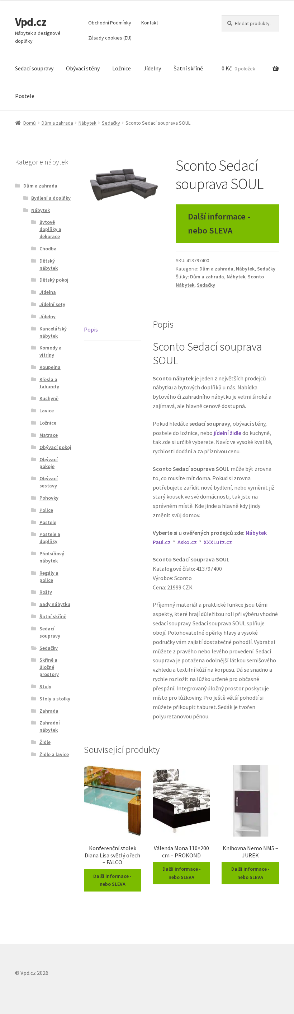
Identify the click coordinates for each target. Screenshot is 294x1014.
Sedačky (111, 123)
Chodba (48, 248)
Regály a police (48, 576)
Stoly (45, 686)
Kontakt (149, 22)
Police (46, 510)
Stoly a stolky (54, 698)
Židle (45, 742)
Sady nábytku (54, 604)
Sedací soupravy (34, 68)
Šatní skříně (188, 68)
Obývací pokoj (55, 447)
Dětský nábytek (48, 264)
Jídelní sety (52, 304)
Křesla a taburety (49, 383)
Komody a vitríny (50, 351)
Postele (24, 95)
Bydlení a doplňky (51, 198)
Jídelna (47, 292)
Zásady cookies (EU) (110, 37)
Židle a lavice (54, 754)
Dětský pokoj (53, 280)
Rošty (45, 592)
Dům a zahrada (57, 123)
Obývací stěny (83, 68)
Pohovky (48, 498)
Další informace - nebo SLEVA (219, 223)
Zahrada (48, 711)
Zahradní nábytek (49, 726)
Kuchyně (48, 398)
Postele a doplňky (49, 538)
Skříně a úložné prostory (49, 667)
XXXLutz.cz (218, 542)
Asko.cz (187, 542)
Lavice (46, 410)
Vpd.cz (30, 22)
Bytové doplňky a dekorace (50, 229)
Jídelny (152, 68)
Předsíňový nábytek (51, 557)
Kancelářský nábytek (53, 332)
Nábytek (87, 123)
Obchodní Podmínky (109, 22)
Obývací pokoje (48, 463)
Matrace (48, 435)
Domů (29, 123)
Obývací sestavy (48, 482)
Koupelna (50, 367)
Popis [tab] (91, 329)
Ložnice (121, 68)
